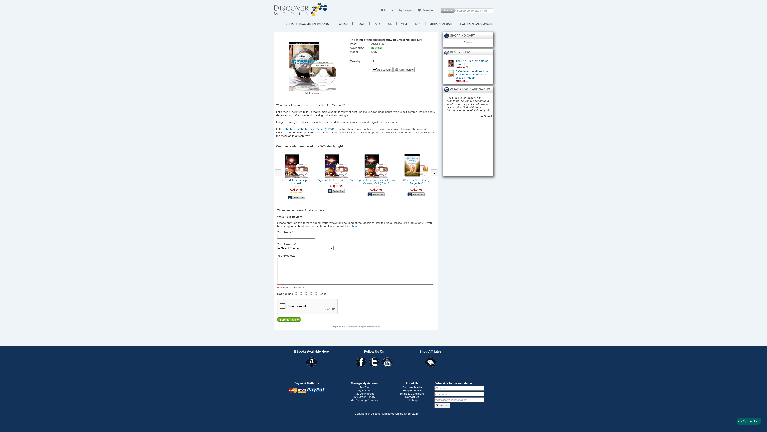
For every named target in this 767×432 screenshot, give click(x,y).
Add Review (406, 69)
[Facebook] (361, 362)
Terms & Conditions (412, 393)
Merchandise (440, 23)
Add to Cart (384, 69)
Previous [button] (280, 173)
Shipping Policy (412, 390)
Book (361, 23)
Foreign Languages (476, 23)
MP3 (404, 23)
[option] (296, 179)
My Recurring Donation (365, 400)
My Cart (365, 387)
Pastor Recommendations (307, 23)
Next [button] (436, 173)
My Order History (364, 397)
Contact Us (412, 397)
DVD (377, 23)
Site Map (412, 400)
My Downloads (365, 393)
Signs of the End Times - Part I (336, 180)
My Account (365, 390)
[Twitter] (374, 362)
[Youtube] (387, 362)
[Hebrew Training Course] (430, 362)
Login (407, 10)
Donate (427, 10)
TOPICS (342, 23)
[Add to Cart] (467, 67)
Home (388, 10)
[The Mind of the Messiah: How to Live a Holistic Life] (311, 66)
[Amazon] (311, 362)
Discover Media (412, 387)
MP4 (418, 23)
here (355, 226)
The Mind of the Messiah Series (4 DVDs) (310, 129)
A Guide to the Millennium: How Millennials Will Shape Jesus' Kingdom (472, 74)
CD (390, 23)
